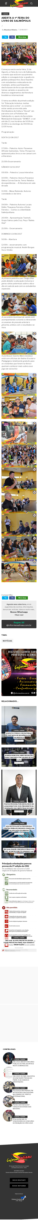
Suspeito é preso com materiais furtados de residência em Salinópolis (19, 735)
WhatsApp (22, 37)
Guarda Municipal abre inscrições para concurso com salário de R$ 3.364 (19, 757)
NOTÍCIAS (7, 641)
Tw (5, 37)
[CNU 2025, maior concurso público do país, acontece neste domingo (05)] (9, 1058)
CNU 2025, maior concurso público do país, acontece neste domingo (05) (19, 850)
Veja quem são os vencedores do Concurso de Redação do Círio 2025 (23, 1121)
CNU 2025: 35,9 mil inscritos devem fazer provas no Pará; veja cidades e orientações (19, 942)
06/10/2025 (19, 763)
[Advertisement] (19, 985)
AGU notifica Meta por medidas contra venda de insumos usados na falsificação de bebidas (19, 828)
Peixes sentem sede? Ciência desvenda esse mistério (22, 1107)
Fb (12, 37)
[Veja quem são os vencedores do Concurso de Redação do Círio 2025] (9, 1116)
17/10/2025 (19, 741)
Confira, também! (19, 730)
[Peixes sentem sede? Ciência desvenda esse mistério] (9, 1101)
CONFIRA (5, 14)
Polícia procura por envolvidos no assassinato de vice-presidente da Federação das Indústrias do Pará (19, 806)
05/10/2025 (19, 834)
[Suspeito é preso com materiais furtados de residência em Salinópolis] (19, 725)
